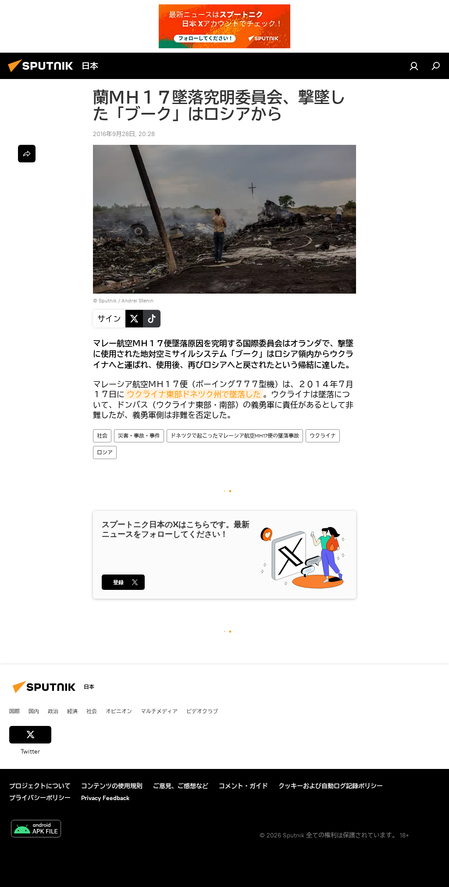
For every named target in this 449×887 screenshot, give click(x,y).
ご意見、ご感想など (180, 786)
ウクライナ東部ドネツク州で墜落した (194, 394)
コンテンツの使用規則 (112, 786)
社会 (102, 435)
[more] (27, 153)
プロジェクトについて (40, 786)
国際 (14, 711)
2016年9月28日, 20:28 (124, 134)
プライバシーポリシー (40, 798)
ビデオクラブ (202, 711)
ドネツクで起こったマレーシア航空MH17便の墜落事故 (235, 435)
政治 (53, 711)
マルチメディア (159, 711)
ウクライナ (323, 435)
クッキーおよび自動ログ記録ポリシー (330, 786)
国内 (34, 711)
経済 (72, 711)
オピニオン (119, 711)
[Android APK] (36, 830)
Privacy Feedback (105, 798)
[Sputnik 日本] (43, 73)
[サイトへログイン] (414, 66)
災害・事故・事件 (139, 435)
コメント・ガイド (243, 786)
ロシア (105, 452)
